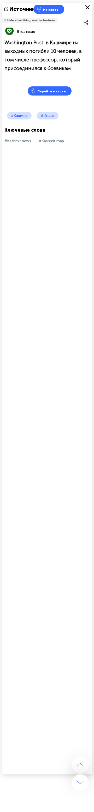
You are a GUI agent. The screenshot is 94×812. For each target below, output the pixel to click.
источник (22, 9)
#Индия (48, 115)
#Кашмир (19, 115)
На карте (50, 9)
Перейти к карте (51, 91)
